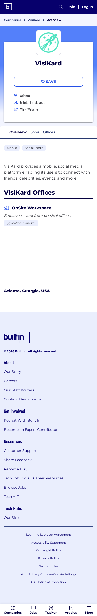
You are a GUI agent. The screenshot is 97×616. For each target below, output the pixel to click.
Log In (87, 7)
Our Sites (12, 517)
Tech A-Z (11, 496)
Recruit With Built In (22, 420)
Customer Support (20, 450)
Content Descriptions (22, 399)
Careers (10, 381)
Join (71, 7)
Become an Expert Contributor (31, 429)
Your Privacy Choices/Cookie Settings (49, 574)
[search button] (60, 6)
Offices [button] (49, 132)
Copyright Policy (48, 550)
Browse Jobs (15, 487)
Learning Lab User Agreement (48, 534)
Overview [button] (18, 132)
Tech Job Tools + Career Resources (33, 478)
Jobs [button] (35, 132)
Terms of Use (48, 566)
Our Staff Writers (19, 390)
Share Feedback (18, 460)
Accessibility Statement (48, 542)
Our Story (12, 371)
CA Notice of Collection (48, 582)
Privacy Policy (48, 558)
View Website (29, 109)
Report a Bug (15, 469)
